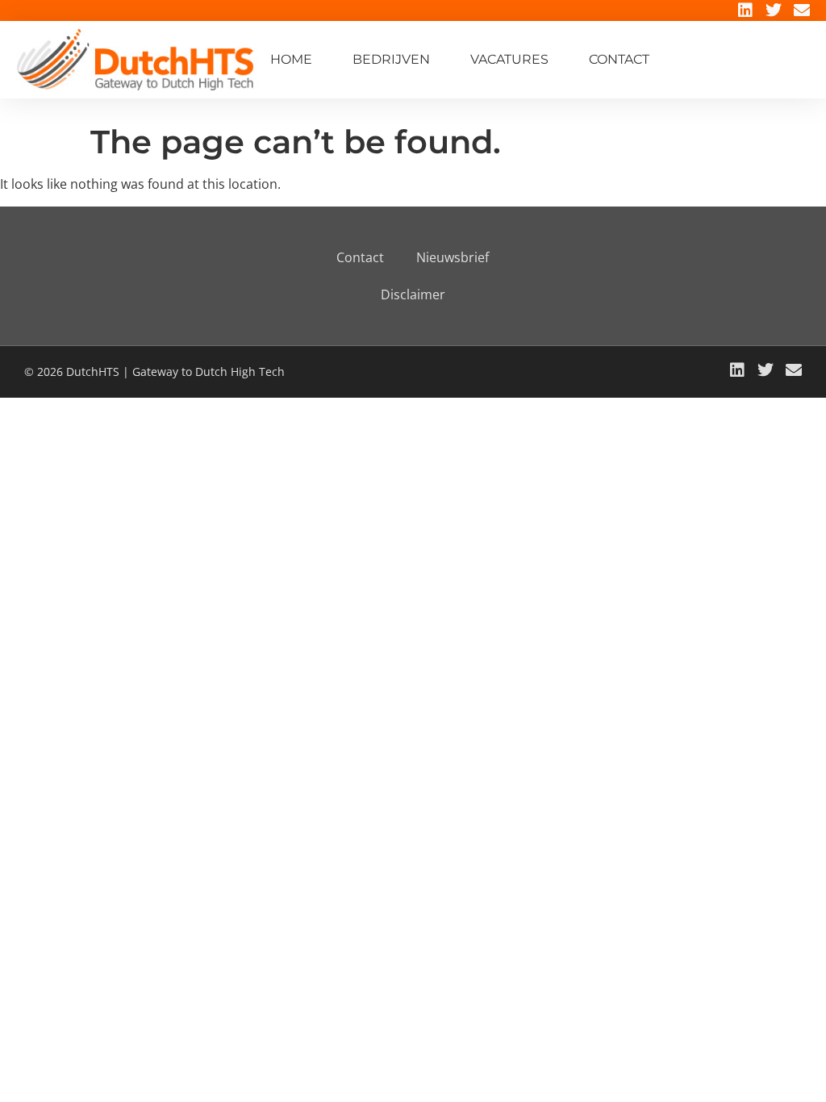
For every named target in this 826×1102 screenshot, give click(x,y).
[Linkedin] (745, 10)
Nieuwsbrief (452, 257)
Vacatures (509, 59)
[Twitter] (774, 10)
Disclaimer (413, 294)
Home (291, 59)
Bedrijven (391, 59)
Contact (619, 59)
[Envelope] (802, 10)
